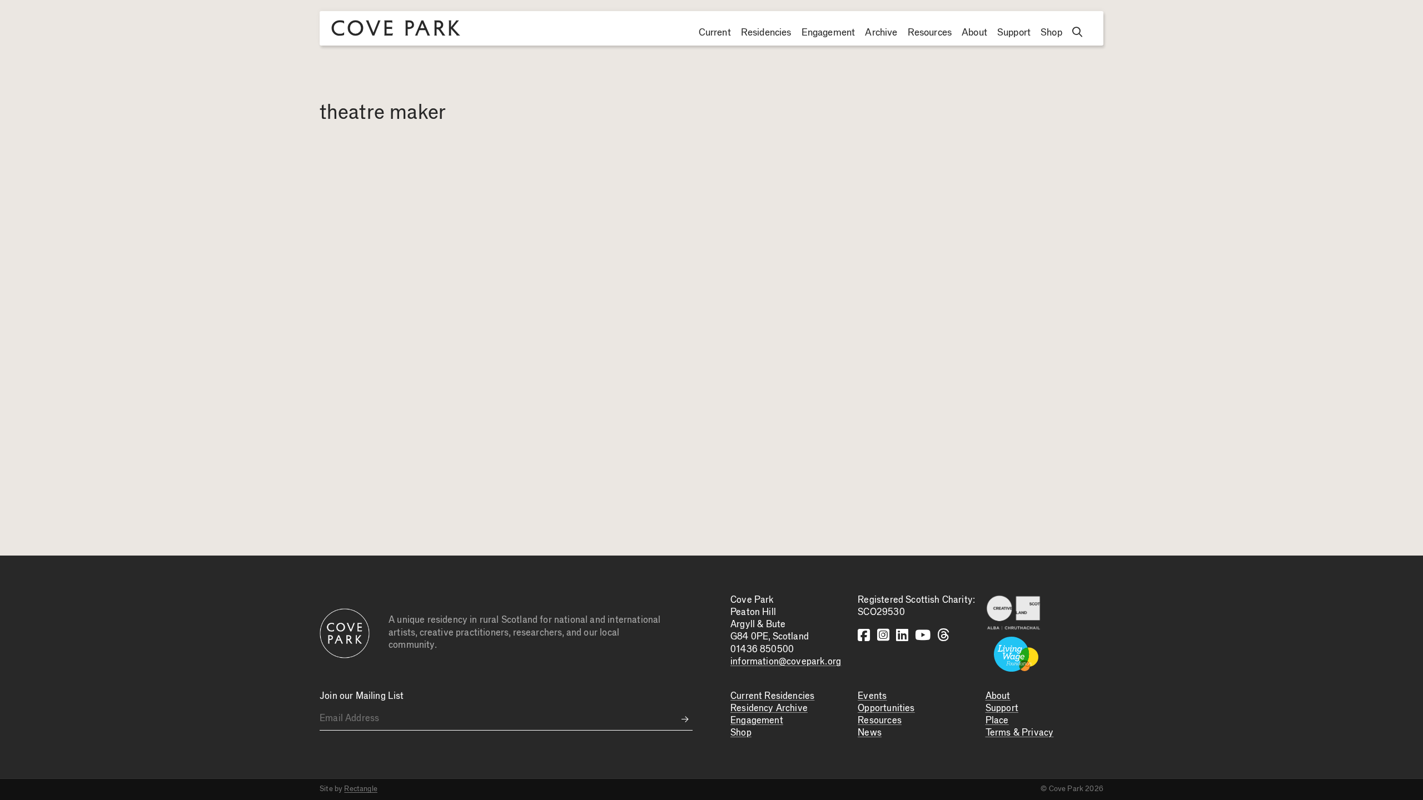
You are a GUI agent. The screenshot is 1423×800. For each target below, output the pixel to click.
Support (1014, 33)
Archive (881, 33)
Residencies (766, 33)
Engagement (828, 33)
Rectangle (360, 789)
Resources (930, 33)
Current (715, 33)
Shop (1051, 33)
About (974, 33)
